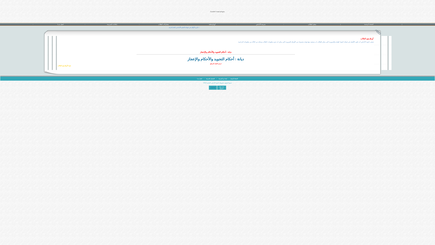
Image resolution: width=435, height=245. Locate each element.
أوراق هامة (212, 24)
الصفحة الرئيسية (368, 24)
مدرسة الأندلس (261, 24)
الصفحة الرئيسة (233, 78)
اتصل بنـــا (60, 24)
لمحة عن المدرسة (223, 78)
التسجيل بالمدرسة (210, 78)
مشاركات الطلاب (163, 24)
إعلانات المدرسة (112, 24)
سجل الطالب (312, 24)
